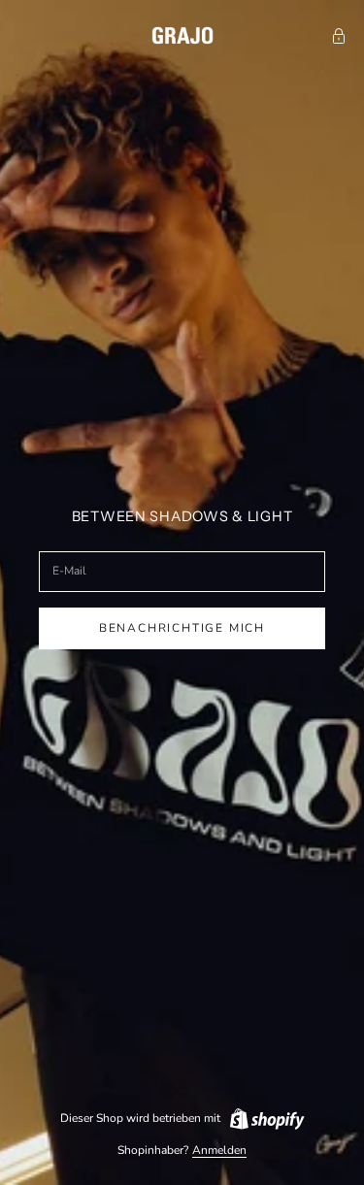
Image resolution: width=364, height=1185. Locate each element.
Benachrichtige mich (182, 628)
